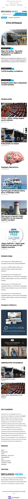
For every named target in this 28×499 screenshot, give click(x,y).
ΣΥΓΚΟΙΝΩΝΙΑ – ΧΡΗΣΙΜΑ (6, 462)
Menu (25, 11)
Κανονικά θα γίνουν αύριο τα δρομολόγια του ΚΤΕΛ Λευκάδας (14, 84)
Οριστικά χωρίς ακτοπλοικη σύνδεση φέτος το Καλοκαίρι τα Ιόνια (13, 192)
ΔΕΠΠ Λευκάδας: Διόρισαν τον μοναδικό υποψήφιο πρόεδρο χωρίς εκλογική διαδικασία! (12, 269)
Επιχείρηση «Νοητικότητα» (10, 167)
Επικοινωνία (12, 4)
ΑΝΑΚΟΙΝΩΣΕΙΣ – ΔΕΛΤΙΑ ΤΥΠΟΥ (7, 455)
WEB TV (2, 459)
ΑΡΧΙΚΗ (2, 450)
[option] (18, 18)
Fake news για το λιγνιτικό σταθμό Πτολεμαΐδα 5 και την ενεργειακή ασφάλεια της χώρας (12, 218)
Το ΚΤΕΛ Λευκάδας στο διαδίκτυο (12, 71)
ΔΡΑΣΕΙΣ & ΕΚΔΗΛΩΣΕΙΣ (5, 460)
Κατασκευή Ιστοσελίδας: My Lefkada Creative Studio (14, 491)
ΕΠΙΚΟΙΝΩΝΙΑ (3, 464)
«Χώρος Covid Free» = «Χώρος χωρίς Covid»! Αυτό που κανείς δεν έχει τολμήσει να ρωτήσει (13, 245)
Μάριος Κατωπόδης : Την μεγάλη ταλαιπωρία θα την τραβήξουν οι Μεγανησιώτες (11, 53)
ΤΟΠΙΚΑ (2, 453)
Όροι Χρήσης (19, 4)
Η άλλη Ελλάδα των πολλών (10, 144)
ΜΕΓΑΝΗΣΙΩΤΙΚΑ (4, 452)
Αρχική (7, 4)
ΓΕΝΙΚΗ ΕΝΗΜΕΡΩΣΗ (5, 457)
